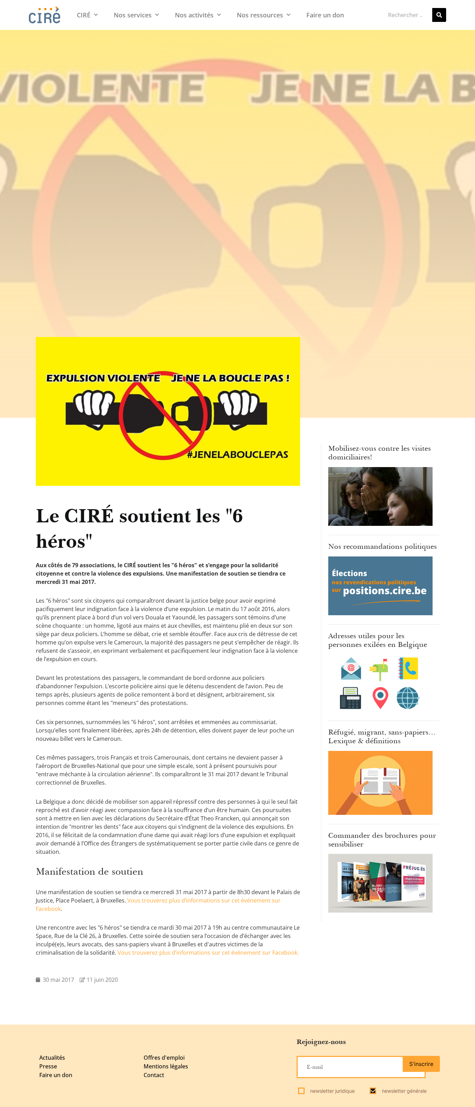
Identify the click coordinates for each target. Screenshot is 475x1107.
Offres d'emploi (164, 1057)
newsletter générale (403, 1091)
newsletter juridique (332, 1091)
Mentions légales (166, 1066)
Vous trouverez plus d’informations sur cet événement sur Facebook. (208, 952)
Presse (48, 1066)
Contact (154, 1075)
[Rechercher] (439, 15)
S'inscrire (421, 1063)
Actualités (52, 1057)
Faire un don (325, 15)
